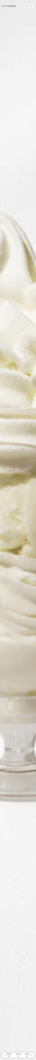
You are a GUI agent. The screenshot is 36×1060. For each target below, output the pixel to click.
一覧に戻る (18, 1055)
